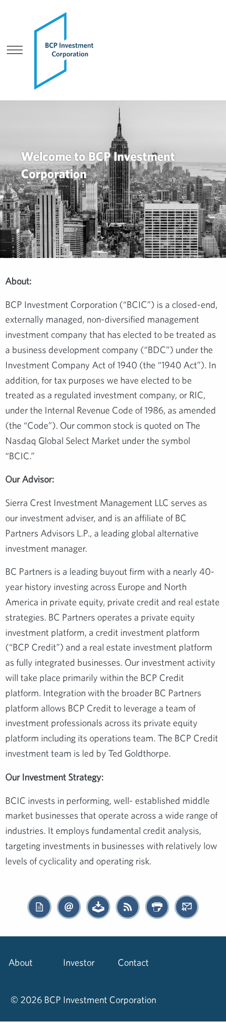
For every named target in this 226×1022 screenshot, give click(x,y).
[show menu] (14, 51)
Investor (79, 962)
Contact (133, 962)
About (20, 962)
